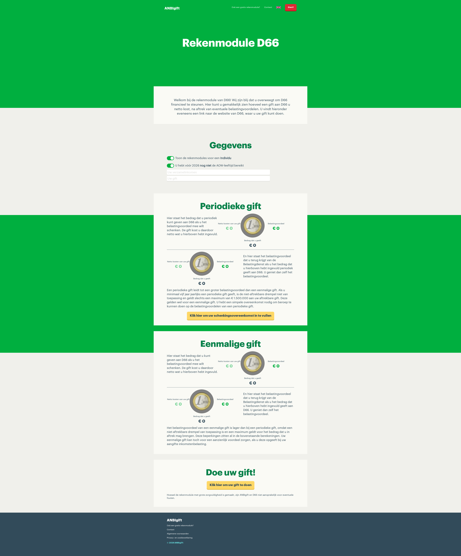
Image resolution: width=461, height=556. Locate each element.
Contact (268, 7)
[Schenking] (230, 178)
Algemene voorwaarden (178, 533)
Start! (291, 7)
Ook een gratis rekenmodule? (246, 7)
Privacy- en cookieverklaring (179, 537)
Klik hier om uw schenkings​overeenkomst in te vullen (230, 315)
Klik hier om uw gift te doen (231, 485)
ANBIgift (172, 8)
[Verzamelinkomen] (230, 172)
